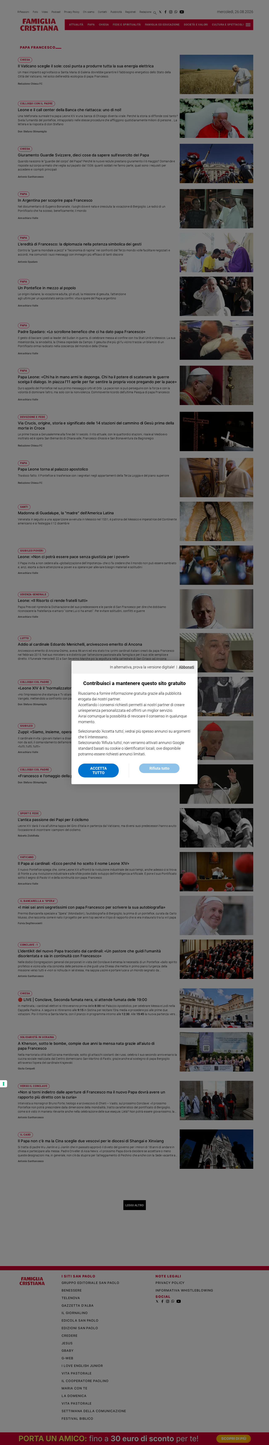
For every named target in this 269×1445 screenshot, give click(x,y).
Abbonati (186, 667)
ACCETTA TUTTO (98, 770)
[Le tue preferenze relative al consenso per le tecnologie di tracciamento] (3, 1083)
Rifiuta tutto (159, 768)
